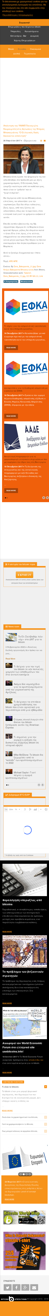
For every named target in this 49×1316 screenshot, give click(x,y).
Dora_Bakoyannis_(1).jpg (25, 266)
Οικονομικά (35, 49)
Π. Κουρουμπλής (11, 281)
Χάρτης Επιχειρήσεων (24, 40)
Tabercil (27, 272)
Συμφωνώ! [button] (24, 22)
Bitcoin (11, 49)
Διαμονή (34, 35)
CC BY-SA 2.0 (32, 276)
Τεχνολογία (30, 53)
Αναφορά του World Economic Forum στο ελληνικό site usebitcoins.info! (22, 1047)
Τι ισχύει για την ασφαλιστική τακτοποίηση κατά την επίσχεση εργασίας (25, 327)
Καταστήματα (32, 31)
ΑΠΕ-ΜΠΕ (13, 261)
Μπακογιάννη (26, 281)
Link (41, 276)
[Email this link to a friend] (45, 140)
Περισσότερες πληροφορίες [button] (18, 14)
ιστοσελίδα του (36, 1059)
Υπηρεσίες (15, 31)
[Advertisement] (24, 91)
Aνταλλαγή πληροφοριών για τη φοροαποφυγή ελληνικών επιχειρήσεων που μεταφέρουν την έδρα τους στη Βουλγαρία (25, 459)
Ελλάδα (22, 49)
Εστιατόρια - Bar (18, 35)
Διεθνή (16, 53)
